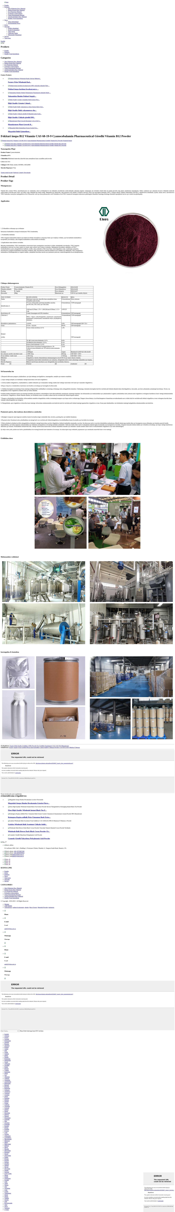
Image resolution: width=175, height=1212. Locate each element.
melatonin (51, 907)
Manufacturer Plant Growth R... (20, 124)
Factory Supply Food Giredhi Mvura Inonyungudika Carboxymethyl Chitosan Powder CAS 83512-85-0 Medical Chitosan (44, 747)
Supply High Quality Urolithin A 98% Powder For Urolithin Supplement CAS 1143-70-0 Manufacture (39, 746)
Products (6, 7)
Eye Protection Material (15, 12)
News (6, 20)
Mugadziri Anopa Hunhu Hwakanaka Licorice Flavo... (28, 803)
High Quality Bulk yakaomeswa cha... (22, 110)
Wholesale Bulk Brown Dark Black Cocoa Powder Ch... (29, 831)
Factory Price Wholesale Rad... (19, 82)
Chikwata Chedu (13, 33)
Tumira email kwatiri (7, 172)
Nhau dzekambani (13, 22)
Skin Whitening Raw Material (16, 8)
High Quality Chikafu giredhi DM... (21, 117)
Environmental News (14, 23)
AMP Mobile (8, 906)
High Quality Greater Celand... (19, 103)
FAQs (6, 25)
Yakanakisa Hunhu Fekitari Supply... (22, 96)
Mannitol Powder (43, 907)
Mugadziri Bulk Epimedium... (19, 131)
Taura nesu (7, 38)
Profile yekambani (13, 28)
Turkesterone (8, 907)
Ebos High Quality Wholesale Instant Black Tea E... (27, 810)
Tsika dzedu (11, 31)
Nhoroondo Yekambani (14, 35)
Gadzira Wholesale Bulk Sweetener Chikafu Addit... (27, 824)
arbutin (27, 907)
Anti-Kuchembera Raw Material (17, 17)
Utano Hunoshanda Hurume (16, 15)
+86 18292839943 (19, 853)
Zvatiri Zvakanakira (13, 30)
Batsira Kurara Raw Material (16, 10)
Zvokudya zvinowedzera (15, 13)
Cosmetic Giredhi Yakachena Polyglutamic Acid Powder (29, 838)
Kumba (6, 5)
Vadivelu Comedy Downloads (21, 172)
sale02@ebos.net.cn (18, 856)
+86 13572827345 (19, 851)
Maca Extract (33, 907)
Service (6, 36)
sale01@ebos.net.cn (18, 854)
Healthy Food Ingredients (15, 18)
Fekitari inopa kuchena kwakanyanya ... (23, 89)
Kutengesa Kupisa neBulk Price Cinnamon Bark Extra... (29, 817)
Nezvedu (7, 26)
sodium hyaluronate (18, 907)
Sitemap (6, 904)
